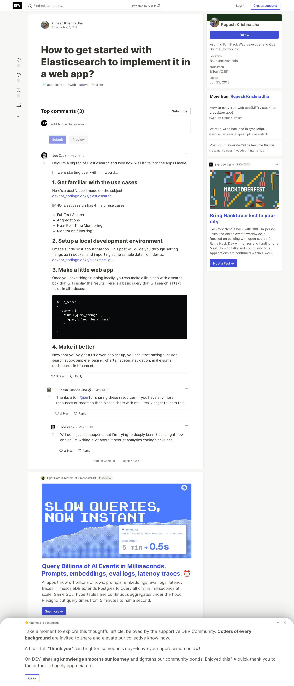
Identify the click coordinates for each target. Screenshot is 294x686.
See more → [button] (54, 611)
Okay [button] (32, 678)
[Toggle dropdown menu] (186, 154)
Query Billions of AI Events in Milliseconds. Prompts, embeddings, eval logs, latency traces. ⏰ (116, 569)
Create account (265, 6)
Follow (244, 35)
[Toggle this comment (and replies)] (44, 163)
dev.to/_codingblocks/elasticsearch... (83, 196)
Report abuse (130, 460)
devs (83, 85)
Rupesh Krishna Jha (67, 23)
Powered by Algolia (144, 5)
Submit (57, 140)
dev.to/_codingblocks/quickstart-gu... (83, 260)
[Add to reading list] (18, 92)
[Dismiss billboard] (285, 622)
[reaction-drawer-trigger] (18, 61)
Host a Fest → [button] (223, 263)
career (97, 85)
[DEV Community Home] (17, 6)
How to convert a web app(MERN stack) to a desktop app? (242, 112)
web (72, 85)
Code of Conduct (104, 460)
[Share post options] (19, 117)
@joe (84, 397)
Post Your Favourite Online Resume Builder (241, 147)
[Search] (30, 5)
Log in (240, 6)
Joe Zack (59, 156)
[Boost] (18, 105)
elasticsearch (53, 85)
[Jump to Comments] (18, 77)
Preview (79, 140)
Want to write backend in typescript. (238, 131)
